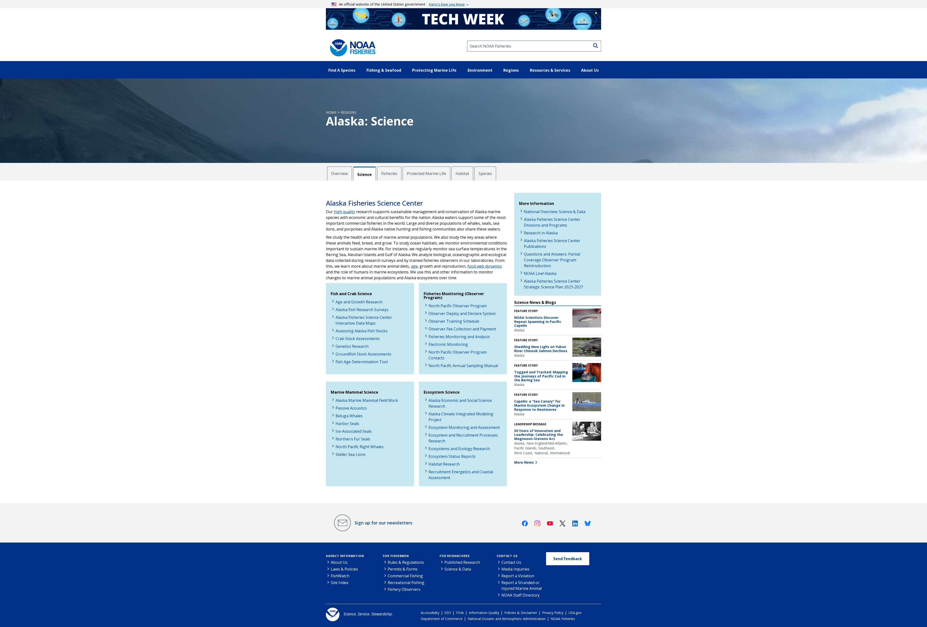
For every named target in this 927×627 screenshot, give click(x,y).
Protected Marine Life (426, 173)
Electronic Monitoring (448, 344)
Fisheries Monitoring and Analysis (459, 336)
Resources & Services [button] (550, 70)
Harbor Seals (347, 423)
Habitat (462, 173)
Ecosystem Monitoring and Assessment (464, 427)
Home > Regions (341, 112)
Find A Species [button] (341, 70)
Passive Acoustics (351, 408)
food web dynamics (484, 266)
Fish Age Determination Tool (362, 361)
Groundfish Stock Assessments (363, 354)
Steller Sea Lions (350, 454)
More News (524, 462)
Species (485, 173)
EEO (447, 612)
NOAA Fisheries (563, 618)
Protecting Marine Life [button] (434, 70)
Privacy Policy (552, 612)
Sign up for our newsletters (383, 523)
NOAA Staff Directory (520, 595)
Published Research (462, 562)
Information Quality (484, 612)
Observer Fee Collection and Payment (462, 329)
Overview (339, 173)
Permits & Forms (403, 569)
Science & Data (457, 569)
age (414, 266)
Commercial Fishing (405, 575)
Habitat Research (444, 464)
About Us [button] (590, 70)
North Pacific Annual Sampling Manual (463, 365)
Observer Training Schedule (453, 321)
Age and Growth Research (359, 302)
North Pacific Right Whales (360, 446)
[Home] (351, 46)
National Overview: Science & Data (554, 211)
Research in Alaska (541, 233)
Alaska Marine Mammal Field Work (367, 400)
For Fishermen (396, 556)
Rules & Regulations (406, 562)
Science (364, 174)
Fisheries (389, 173)
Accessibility (430, 612)
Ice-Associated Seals (354, 431)
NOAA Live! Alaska (540, 273)
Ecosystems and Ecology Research (459, 448)
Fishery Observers (404, 589)
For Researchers (455, 556)
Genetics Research (352, 346)
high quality (344, 211)
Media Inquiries (515, 569)
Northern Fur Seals (353, 439)
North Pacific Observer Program (457, 305)
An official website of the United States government (402, 4)
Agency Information (345, 556)
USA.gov (575, 612)
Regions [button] (511, 70)
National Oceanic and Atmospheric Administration (507, 618)
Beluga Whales (349, 415)
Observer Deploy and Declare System (462, 313)
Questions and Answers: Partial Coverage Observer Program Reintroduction (552, 259)
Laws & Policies (344, 569)
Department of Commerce (442, 618)
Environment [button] (480, 70)
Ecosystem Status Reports (452, 456)
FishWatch (340, 575)
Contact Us (507, 556)
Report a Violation (517, 575)
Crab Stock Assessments (358, 338)
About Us (339, 562)
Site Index (339, 582)
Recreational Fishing (406, 582)
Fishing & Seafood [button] (383, 70)
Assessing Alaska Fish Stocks (361, 331)
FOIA (460, 612)
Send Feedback (567, 558)
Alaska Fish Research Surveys (362, 309)
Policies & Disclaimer (520, 612)
